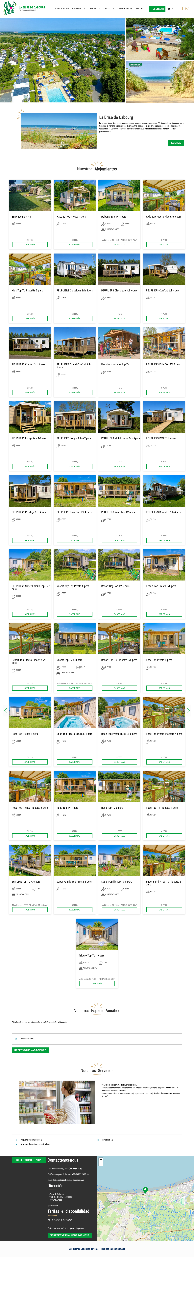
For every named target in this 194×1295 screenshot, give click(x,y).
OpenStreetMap (189, 1240)
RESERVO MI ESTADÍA (28, 1160)
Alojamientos (92, 8)
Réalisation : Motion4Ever (113, 1249)
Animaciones (124, 8)
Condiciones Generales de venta (84, 1249)
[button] (188, 710)
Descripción (62, 8)
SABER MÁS (30, 245)
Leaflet (182, 1240)
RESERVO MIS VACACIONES (30, 1050)
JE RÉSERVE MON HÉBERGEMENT (69, 1235)
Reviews (76, 8)
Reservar (157, 9)
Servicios (108, 8)
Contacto (140, 8)
